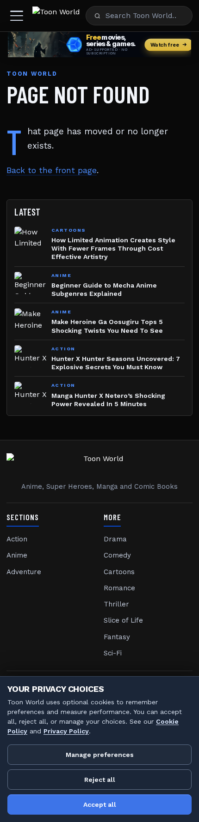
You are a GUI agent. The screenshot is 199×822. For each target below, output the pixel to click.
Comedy (117, 555)
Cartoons (119, 572)
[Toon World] (56, 15)
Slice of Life (123, 620)
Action (16, 539)
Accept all (99, 804)
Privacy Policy (66, 731)
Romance (119, 588)
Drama (115, 539)
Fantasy (117, 637)
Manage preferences (100, 754)
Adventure (23, 572)
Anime (16, 555)
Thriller (116, 604)
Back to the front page (51, 170)
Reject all (99, 779)
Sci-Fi (113, 653)
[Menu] (16, 15)
